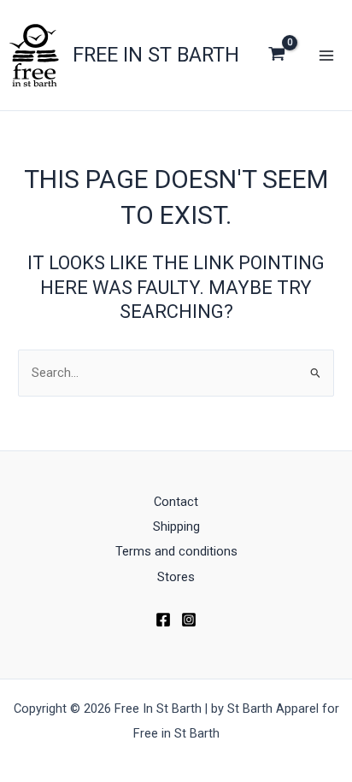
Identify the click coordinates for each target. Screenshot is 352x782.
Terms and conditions (176, 551)
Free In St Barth (156, 55)
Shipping (176, 526)
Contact (176, 501)
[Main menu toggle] (326, 55)
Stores (176, 577)
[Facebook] (163, 619)
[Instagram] (189, 619)
